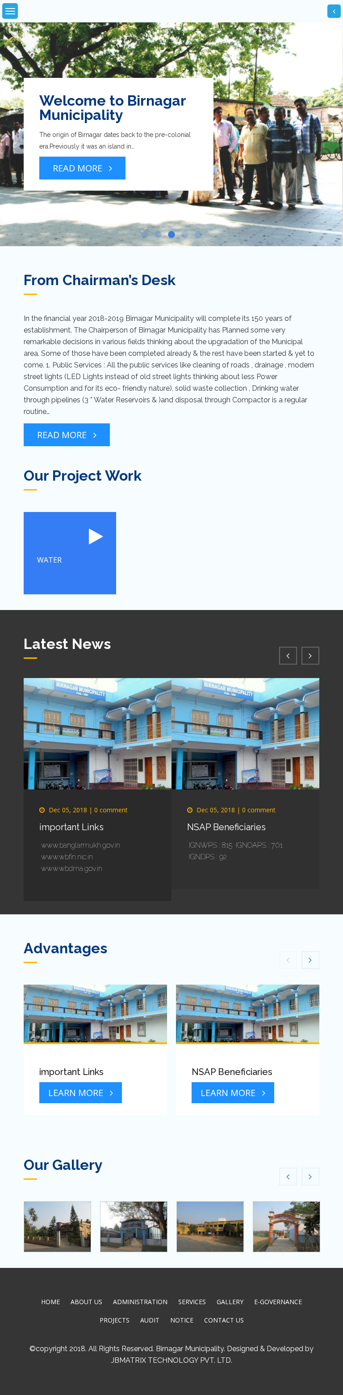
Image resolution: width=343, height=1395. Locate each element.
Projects (115, 1320)
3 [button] (171, 234)
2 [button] (158, 234)
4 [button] (184, 234)
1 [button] (144, 234)
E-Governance (278, 1301)
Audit (149, 1320)
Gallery (230, 1301)
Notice (181, 1320)
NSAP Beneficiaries (226, 827)
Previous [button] (18, 112)
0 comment (111, 810)
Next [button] (325, 112)
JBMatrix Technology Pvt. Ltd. (171, 1360)
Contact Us (224, 1320)
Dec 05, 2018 (68, 810)
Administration (140, 1301)
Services (192, 1301)
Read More (77, 168)
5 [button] (198, 234)
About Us (86, 1301)
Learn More (75, 1093)
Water (49, 560)
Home (50, 1301)
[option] (171, 134)
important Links (71, 827)
